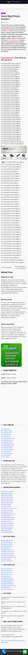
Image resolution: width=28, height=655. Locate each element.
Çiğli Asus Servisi (6, 506)
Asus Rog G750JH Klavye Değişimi (10, 208)
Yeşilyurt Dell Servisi (7, 589)
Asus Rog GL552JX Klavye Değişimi (11, 236)
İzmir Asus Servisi (6, 432)
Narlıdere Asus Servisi (7, 525)
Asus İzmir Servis (6, 455)
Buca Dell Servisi (6, 576)
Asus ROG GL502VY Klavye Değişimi (11, 234)
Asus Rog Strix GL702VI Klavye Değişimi (12, 260)
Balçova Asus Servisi (7, 495)
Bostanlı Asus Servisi (7, 500)
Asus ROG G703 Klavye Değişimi (10, 199)
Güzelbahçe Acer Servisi (8, 551)
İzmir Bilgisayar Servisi (7, 443)
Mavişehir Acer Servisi (7, 555)
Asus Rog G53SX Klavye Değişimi (10, 180)
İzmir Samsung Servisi (7, 438)
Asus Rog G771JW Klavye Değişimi (10, 225)
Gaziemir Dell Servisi (7, 578)
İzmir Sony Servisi (6, 451)
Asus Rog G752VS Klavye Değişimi (10, 215)
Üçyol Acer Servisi (6, 559)
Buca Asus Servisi (6, 504)
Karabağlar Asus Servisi (8, 517)
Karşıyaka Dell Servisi (7, 581)
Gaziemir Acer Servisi (7, 549)
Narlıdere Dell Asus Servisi (8, 585)
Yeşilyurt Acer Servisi (7, 561)
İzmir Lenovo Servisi (7, 430)
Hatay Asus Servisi (6, 515)
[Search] (25, 6)
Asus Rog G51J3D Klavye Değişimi (10, 173)
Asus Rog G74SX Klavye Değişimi (10, 206)
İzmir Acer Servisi (6, 434)
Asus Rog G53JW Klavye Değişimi (10, 176)
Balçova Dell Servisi (6, 570)
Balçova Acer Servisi (6, 542)
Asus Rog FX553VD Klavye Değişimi (11, 164)
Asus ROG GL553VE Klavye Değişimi (11, 246)
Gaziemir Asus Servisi (7, 510)
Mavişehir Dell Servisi (7, 583)
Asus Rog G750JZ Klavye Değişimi (10, 211)
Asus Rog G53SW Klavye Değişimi (10, 178)
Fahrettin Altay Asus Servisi (9, 508)
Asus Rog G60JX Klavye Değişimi (10, 194)
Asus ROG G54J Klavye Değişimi (10, 183)
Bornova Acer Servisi (7, 544)
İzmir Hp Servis (5, 457)
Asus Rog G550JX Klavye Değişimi (10, 187)
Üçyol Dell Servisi (6, 587)
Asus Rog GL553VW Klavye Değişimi (11, 248)
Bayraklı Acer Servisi (7, 540)
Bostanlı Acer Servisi (7, 546)
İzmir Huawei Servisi (7, 453)
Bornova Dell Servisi (6, 572)
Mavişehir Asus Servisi (7, 523)
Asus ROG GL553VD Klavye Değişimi (11, 243)
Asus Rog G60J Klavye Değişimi (10, 192)
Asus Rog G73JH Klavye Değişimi (10, 201)
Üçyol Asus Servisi (6, 530)
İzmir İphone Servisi (6, 447)
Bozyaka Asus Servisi (7, 502)
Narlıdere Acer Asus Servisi (8, 557)
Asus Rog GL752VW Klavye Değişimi (11, 253)
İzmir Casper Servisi (6, 442)
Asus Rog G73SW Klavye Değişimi (10, 204)
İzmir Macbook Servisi (7, 449)
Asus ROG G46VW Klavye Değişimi (10, 169)
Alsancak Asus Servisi (7, 491)
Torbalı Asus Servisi (6, 528)
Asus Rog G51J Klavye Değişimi (9, 171)
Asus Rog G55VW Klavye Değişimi (10, 190)
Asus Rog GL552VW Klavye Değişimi (11, 241)
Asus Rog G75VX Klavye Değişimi (10, 222)
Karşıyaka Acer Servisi (7, 553)
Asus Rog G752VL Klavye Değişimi (10, 213)
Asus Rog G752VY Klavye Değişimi (10, 218)
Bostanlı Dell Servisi (6, 574)
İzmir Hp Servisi (5, 429)
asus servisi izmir (17, 640)
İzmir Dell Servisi (6, 436)
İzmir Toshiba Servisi (7, 440)
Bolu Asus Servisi (6, 299)
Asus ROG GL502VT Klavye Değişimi (11, 232)
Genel (3, 13)
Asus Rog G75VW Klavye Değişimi (10, 220)
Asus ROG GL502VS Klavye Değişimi (11, 229)
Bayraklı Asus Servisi (7, 497)
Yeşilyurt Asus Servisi (7, 532)
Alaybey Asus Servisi (6, 493)
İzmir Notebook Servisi (7, 445)
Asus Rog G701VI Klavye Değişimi (10, 197)
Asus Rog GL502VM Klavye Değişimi (11, 227)
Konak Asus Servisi (6, 521)
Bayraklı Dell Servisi (6, 568)
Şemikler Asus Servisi (7, 526)
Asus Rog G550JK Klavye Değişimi (10, 185)
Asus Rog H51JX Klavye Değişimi (10, 257)
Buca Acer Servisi (6, 547)
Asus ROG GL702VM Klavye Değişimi (11, 250)
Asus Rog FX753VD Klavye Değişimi (11, 166)
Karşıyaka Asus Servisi (7, 519)
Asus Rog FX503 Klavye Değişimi (15, 162)
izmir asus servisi (6, 640)
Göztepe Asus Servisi (7, 512)
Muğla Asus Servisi (7, 277)
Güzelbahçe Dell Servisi (7, 580)
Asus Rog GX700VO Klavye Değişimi (11, 255)
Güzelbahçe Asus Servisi (8, 513)
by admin (3, 22)
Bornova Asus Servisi (7, 324)
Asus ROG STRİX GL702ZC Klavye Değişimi (13, 262)
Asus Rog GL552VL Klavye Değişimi (11, 239)
